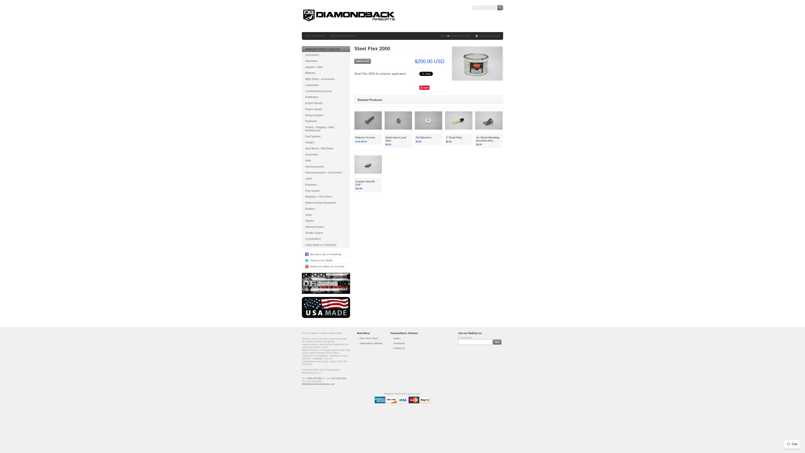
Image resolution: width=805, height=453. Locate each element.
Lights (308, 178)
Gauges (309, 142)
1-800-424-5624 (314, 378)
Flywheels (311, 121)
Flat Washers (423, 137)
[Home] (349, 26)
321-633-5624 (339, 378)
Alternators (311, 61)
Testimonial (399, 343)
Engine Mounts (313, 103)
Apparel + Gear (314, 67)
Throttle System (314, 233)
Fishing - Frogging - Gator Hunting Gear (319, 129)
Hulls (308, 160)
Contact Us (399, 348)
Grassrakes (311, 154)
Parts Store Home (315, 35)
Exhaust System (314, 115)
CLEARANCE (313, 239)
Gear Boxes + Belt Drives (319, 148)
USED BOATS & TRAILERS (320, 245)
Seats (308, 214)
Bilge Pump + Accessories (320, 79)
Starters (309, 220)
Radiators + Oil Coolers (318, 196)
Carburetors (312, 85)
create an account (460, 35)
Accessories (312, 54)
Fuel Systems (313, 136)
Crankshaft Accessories (318, 91)
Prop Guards (312, 190)
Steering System (314, 226)
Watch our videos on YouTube (327, 266)
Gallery (397, 338)
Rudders (310, 208)
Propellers (311, 184)
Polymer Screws (365, 137)
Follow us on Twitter (321, 260)
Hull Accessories (314, 166)
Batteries (310, 73)
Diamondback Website (343, 35)
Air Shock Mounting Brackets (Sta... (487, 139)
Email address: (465, 337)
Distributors (311, 97)
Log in (443, 35)
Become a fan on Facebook (325, 254)
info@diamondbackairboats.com (318, 384)
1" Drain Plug (454, 137)
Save (426, 87)
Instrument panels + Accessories (323, 172)
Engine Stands (313, 109)
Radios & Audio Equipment (320, 202)
